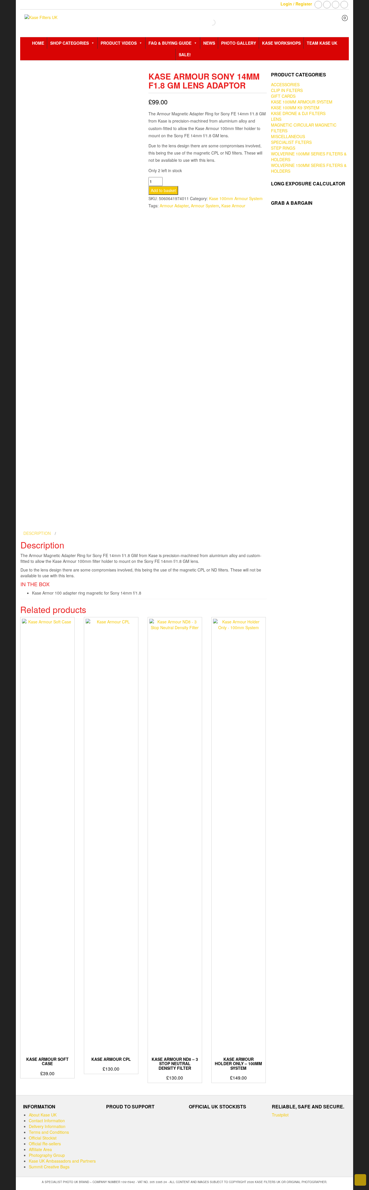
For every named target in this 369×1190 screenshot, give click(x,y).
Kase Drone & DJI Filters (298, 113)
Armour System (205, 205)
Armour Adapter (174, 205)
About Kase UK (43, 1115)
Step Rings (283, 148)
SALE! (185, 54)
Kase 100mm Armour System (236, 198)
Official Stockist (43, 1138)
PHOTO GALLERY (238, 43)
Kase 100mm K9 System (295, 107)
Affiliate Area (40, 1149)
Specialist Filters (291, 142)
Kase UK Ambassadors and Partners (62, 1161)
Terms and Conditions (49, 1132)
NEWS (209, 43)
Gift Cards (283, 96)
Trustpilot (280, 1115)
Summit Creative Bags (49, 1167)
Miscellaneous (288, 136)
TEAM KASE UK (322, 43)
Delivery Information (47, 1126)
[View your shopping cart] (340, 23)
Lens (276, 119)
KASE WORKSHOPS (281, 43)
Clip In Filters (287, 90)
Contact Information (47, 1120)
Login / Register (296, 4)
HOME (38, 43)
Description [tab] (37, 533)
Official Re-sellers (45, 1143)
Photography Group (47, 1155)
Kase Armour (233, 205)
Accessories (285, 84)
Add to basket (163, 190)
